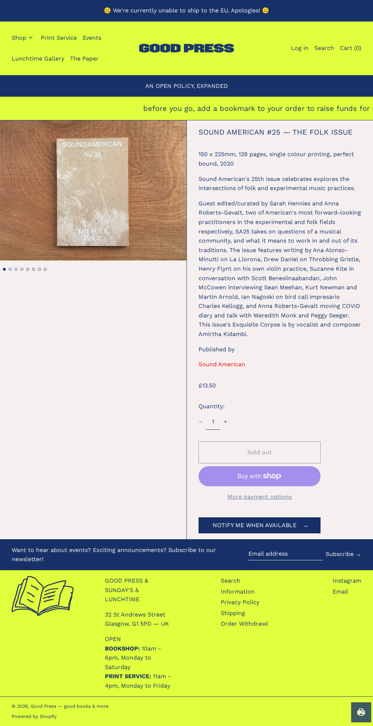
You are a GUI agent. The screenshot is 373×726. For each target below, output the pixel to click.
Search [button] (324, 48)
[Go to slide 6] (33, 269)
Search (230, 580)
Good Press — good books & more (69, 706)
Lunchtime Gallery (38, 58)
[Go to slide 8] (45, 269)
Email (340, 591)
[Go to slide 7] (39, 269)
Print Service (59, 37)
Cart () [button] (350, 48)
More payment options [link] (259, 496)
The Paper (84, 58)
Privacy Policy (240, 602)
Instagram (347, 580)
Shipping (233, 613)
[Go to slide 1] (4, 269)
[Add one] (225, 422)
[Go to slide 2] (10, 269)
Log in (300, 48)
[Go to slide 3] (16, 269)
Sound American (222, 364)
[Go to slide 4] (21, 269)
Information (238, 591)
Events (92, 37)
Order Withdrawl (244, 623)
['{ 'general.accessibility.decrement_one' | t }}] (201, 422)
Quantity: (212, 406)
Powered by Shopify (34, 716)
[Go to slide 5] (27, 269)
